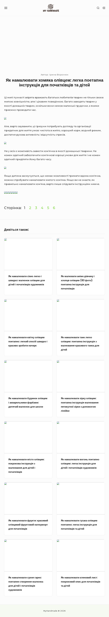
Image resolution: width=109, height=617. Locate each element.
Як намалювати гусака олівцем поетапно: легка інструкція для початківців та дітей (79, 524)
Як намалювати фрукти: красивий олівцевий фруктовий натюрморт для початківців (28, 524)
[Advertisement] (54, 44)
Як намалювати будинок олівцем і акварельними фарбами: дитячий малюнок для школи (27, 402)
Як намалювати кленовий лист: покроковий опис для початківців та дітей (80, 581)
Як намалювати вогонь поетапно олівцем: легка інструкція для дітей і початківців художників (80, 463)
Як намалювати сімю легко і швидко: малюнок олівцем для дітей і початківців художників (26, 280)
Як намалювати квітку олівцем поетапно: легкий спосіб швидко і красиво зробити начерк (27, 341)
